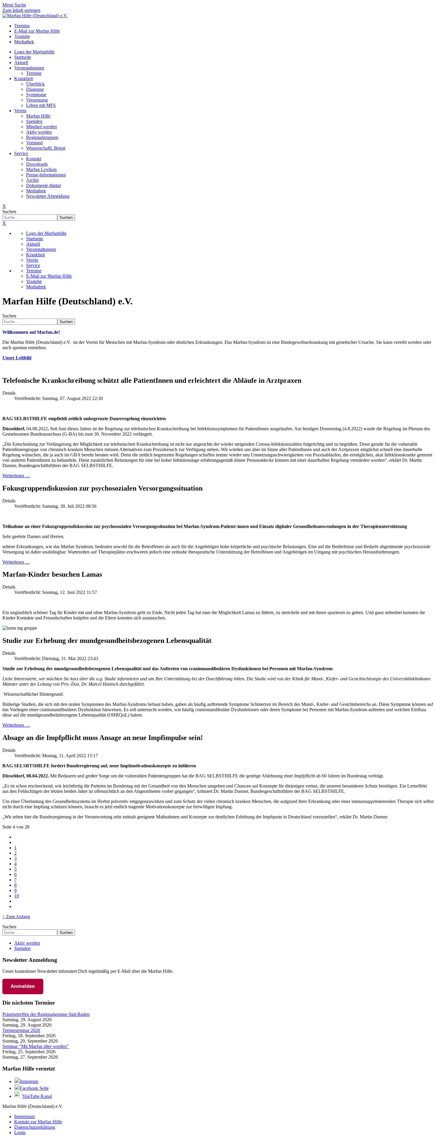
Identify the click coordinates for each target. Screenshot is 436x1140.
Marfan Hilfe (38, 115)
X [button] (4, 223)
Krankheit (23, 78)
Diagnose (35, 89)
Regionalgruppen (42, 137)
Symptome (36, 94)
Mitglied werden (41, 126)
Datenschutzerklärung (34, 1127)
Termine (34, 73)
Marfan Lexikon (41, 169)
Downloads (37, 164)
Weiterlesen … (16, 475)
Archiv (32, 180)
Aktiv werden (39, 132)
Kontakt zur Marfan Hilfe (38, 1121)
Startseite (22, 57)
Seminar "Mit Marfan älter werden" (35, 1046)
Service (21, 153)
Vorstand (34, 142)
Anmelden (23, 986)
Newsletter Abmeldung (47, 196)
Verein (20, 110)
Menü (8, 4)
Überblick (35, 83)
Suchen (9, 211)
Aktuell (21, 62)
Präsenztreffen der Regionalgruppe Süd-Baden (46, 1014)
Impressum (24, 1116)
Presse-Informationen (46, 174)
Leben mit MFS (41, 105)
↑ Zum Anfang (16, 916)
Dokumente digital (43, 185)
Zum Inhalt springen (21, 10)
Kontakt (33, 158)
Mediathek (36, 190)
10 (16, 895)
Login (20, 1132)
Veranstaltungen (29, 67)
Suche (20, 4)
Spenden (34, 121)
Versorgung (37, 99)
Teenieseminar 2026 (21, 1030)
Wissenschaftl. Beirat (45, 148)
